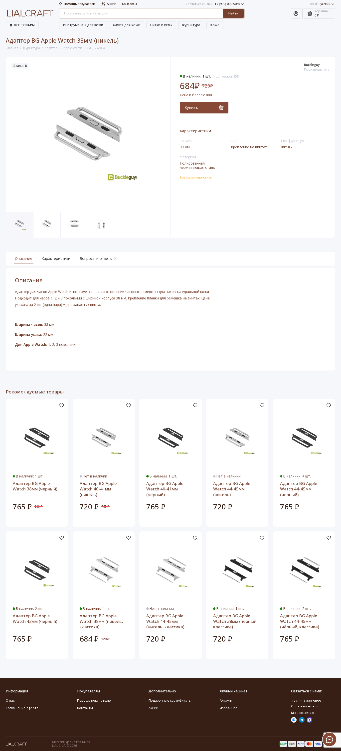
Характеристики (56, 258)
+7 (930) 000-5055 (213, 4)
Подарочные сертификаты (170, 700)
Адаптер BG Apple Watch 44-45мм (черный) (298, 489)
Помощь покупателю (80, 4)
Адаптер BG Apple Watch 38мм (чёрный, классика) (235, 621)
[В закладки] (61, 405)
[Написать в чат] (330, 740)
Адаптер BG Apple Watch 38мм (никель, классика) (101, 621)
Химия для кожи (126, 24)
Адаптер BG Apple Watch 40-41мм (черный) (164, 489)
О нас (10, 700)
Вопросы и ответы (97, 258)
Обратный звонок (304, 706)
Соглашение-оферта (22, 708)
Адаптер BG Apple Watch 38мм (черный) (35, 486)
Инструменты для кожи (83, 24)
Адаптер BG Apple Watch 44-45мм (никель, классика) (165, 621)
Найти (233, 13)
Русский (320, 4)
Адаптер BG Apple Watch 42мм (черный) (35, 618)
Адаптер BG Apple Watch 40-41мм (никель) (98, 489)
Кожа (214, 24)
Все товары (24, 25)
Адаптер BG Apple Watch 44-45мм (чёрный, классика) (299, 621)
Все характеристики (196, 177)
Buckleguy (312, 64)
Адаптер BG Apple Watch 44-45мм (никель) (231, 489)
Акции (111, 4)
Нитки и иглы (161, 24)
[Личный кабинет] (296, 13)
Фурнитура (191, 24)
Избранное (229, 708)
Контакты (129, 4)
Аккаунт (226, 700)
